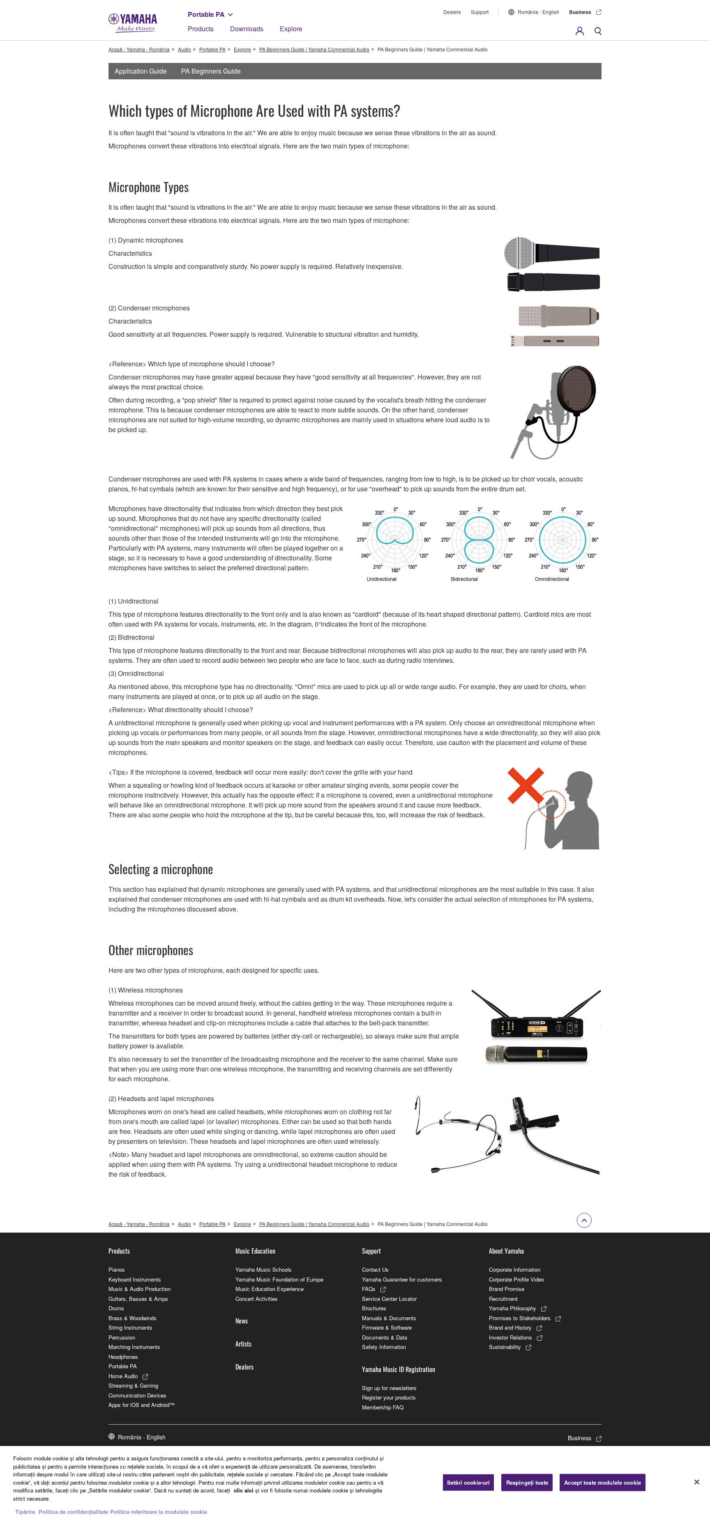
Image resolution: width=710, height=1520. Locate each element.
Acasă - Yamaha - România (139, 49)
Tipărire (25, 1511)
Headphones (123, 1356)
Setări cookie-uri (468, 1482)
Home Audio (123, 1376)
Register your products (389, 1397)
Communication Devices (137, 1395)
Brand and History (510, 1327)
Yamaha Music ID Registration (398, 1369)
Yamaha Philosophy (512, 1308)
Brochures (374, 1308)
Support (480, 11)
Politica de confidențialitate (73, 1511)
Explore (291, 28)
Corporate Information (514, 1269)
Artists (243, 1344)
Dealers (452, 11)
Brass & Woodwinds (132, 1318)
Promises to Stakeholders (520, 1318)
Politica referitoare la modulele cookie (158, 1511)
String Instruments (130, 1327)
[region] (355, 1483)
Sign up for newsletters (389, 1388)
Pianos (116, 1269)
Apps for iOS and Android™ (141, 1405)
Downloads (246, 28)
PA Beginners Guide (211, 71)
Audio (184, 49)
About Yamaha (506, 1251)
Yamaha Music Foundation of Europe (279, 1279)
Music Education (255, 1251)
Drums (116, 1308)
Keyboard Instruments (134, 1279)
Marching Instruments (134, 1347)
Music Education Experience (269, 1289)
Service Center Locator (389, 1299)
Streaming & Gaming (133, 1385)
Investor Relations (510, 1337)
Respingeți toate (527, 1482)
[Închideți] (697, 1482)
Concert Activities (256, 1299)
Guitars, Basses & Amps (138, 1299)
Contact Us (375, 1269)
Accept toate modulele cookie (602, 1482)
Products (201, 28)
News (241, 1321)
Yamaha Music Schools (263, 1269)
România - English (538, 11)
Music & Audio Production (139, 1289)
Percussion (121, 1337)
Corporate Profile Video (516, 1279)
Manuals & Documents (389, 1318)
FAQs (369, 1289)
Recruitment (503, 1299)
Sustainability (505, 1347)
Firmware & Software (387, 1327)
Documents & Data (384, 1337)
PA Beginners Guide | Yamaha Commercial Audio (314, 49)
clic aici (244, 1490)
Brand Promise (506, 1289)
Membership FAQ (382, 1407)
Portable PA (206, 14)
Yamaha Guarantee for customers (402, 1279)
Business (580, 12)
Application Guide (141, 71)
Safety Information (384, 1347)
